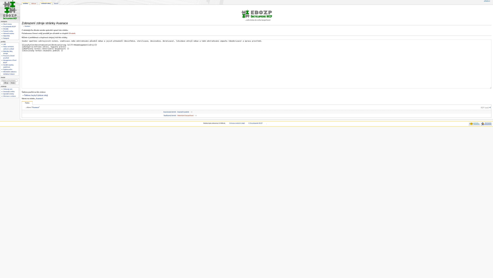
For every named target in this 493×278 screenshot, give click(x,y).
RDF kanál (485, 108)
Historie (56, 3)
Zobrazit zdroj (46, 3)
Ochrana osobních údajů (237, 123)
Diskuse (33, 3)
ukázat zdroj (42, 95)
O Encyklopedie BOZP (255, 123)
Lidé (4, 44)
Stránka (25, 3)
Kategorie (6, 38)
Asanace (27, 26)
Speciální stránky (8, 94)
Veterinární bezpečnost (185, 115)
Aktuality (5, 29)
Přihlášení (487, 1)
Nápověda (6, 36)
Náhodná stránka (8, 33)
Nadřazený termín (170, 115)
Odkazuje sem (7, 89)
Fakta (27, 103)
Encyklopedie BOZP (9, 26)
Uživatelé (71, 33)
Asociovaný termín (169, 112)
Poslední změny (8, 31)
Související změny (9, 91)
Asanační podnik (183, 112)
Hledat (3, 77)
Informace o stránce (9, 96)
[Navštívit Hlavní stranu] (10, 10)
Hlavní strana (7, 24)
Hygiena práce (7, 69)
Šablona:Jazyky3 (30, 95)
